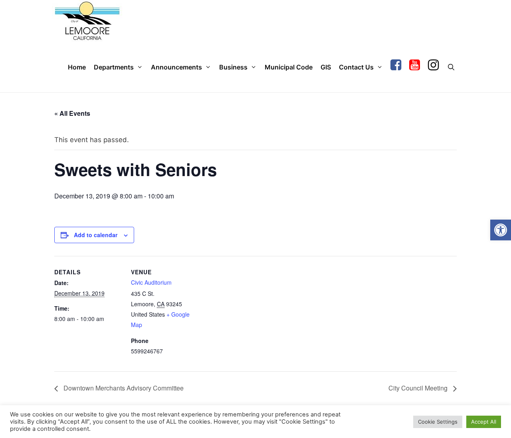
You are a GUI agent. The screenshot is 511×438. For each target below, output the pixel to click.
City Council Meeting (418, 387)
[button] (500, 230)
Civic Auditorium (151, 282)
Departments (114, 67)
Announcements (176, 67)
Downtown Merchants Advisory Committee (123, 387)
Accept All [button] (483, 421)
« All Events (72, 113)
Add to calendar (95, 235)
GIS (326, 67)
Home (77, 67)
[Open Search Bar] (451, 67)
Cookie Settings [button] (438, 421)
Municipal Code (289, 67)
